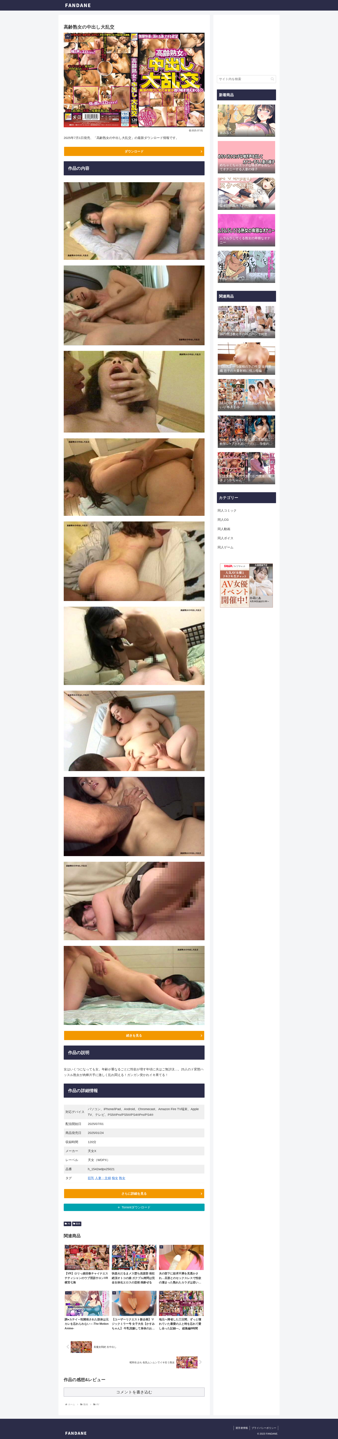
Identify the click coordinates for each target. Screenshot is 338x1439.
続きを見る (134, 1035)
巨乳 (91, 1178)
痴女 (115, 1178)
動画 (78, 1223)
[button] (272, 79)
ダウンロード (134, 151)
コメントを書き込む (134, 1392)
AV (69, 1223)
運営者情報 (242, 1428)
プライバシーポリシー (264, 1428)
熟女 (122, 1178)
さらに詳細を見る (134, 1193)
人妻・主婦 (103, 1178)
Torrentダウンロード (136, 1207)
